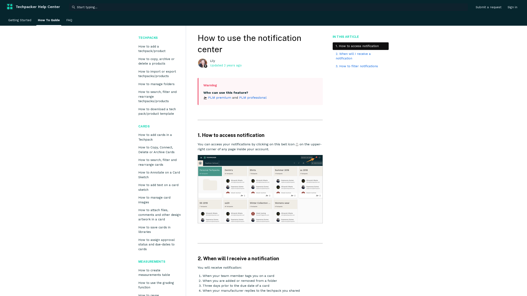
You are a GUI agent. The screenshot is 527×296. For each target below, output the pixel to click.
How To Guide (49, 20)
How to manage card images (154, 200)
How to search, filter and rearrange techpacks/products (157, 96)
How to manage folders (156, 84)
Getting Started (19, 20)
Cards (144, 126)
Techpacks (148, 37)
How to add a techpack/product (152, 49)
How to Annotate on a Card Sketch (159, 175)
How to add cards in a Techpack (155, 137)
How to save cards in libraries (154, 229)
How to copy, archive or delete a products (156, 61)
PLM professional (253, 97)
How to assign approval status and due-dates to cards (156, 244)
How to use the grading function (156, 285)
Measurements (152, 261)
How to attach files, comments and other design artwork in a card (159, 214)
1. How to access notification (357, 46)
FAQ (69, 20)
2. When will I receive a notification (353, 56)
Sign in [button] (512, 7)
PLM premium (219, 97)
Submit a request (488, 7)
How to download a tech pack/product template (157, 111)
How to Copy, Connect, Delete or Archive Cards (156, 150)
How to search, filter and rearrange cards (157, 162)
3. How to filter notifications (357, 66)
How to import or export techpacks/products (157, 74)
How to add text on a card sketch (158, 187)
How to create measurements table (154, 272)
